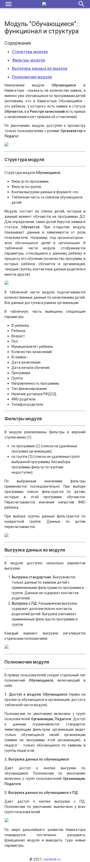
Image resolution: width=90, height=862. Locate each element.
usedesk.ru (51, 859)
